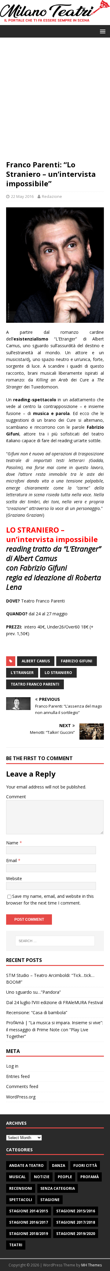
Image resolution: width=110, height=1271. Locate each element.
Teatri (15, 1244)
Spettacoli (20, 1199)
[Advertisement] (55, 102)
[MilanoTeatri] (55, 21)
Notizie (42, 1176)
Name (13, 843)
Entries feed (18, 1076)
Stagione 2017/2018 (75, 1222)
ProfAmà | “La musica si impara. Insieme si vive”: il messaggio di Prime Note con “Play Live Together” (54, 1029)
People (65, 1176)
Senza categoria (57, 1188)
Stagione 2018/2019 (28, 1233)
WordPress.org (20, 1097)
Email (12, 860)
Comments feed (22, 1086)
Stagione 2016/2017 (28, 1222)
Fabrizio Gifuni (76, 661)
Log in (12, 1066)
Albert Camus (36, 661)
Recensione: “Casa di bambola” (36, 1012)
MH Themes (91, 1265)
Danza (58, 1165)
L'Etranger (22, 672)
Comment (16, 796)
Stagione (50, 1199)
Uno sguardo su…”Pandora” (33, 992)
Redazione (52, 196)
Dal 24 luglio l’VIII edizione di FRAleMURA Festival (54, 1002)
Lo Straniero (58, 672)
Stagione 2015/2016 (75, 1211)
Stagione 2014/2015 (28, 1211)
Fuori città (85, 1165)
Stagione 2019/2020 (75, 1233)
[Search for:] (55, 941)
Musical (17, 1176)
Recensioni (20, 1188)
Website (14, 878)
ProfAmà (89, 1176)
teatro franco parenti (35, 684)
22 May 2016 (22, 196)
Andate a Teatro (26, 1165)
